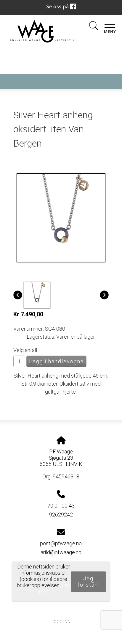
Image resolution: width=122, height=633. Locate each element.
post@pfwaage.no (61, 543)
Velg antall (25, 350)
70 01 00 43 (61, 505)
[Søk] (93, 27)
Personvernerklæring (61, 608)
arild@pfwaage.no (61, 552)
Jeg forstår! (88, 581)
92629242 (61, 514)
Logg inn (61, 621)
